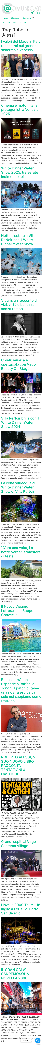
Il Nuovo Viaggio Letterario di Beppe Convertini (17, 610)
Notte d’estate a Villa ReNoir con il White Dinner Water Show (18, 239)
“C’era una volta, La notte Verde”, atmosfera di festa (21, 552)
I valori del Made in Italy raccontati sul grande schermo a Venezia (20, 45)
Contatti (23, 22)
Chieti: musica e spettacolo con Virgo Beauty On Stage (18, 364)
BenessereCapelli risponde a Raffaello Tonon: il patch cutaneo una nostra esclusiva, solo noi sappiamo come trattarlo (21, 690)
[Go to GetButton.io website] (37, 1044)
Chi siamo (15, 18)
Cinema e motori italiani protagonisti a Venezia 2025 (20, 109)
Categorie (27, 18)
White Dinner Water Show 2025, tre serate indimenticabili (19, 172)
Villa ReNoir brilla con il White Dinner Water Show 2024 (20, 422)
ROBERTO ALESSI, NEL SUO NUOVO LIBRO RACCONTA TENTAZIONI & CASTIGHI (20, 765)
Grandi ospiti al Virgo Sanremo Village (18, 843)
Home (5, 18)
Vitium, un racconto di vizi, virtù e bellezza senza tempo (19, 304)
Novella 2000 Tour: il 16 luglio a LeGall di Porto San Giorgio (20, 909)
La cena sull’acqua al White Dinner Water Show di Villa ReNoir (18, 487)
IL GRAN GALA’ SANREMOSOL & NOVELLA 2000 (15, 973)
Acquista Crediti (9, 22)
